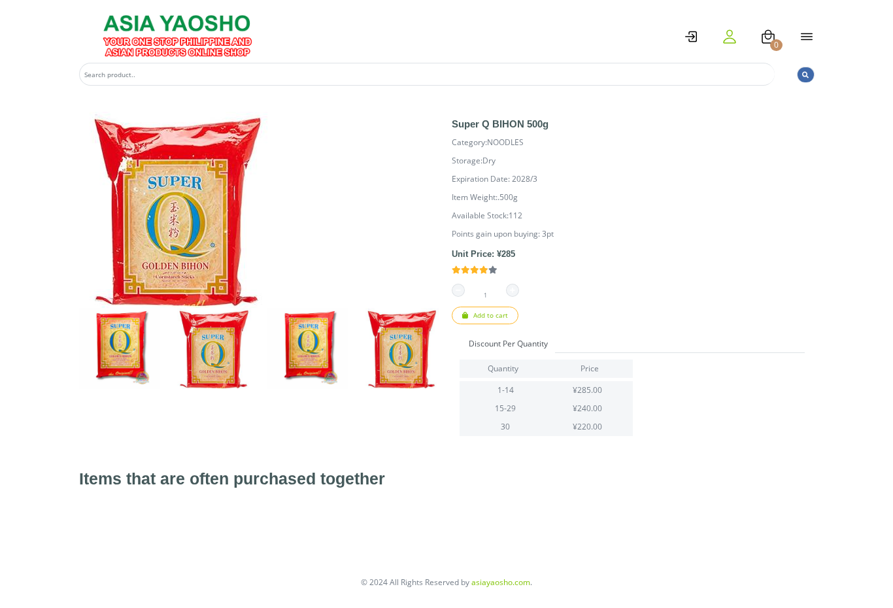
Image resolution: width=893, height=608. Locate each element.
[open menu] (807, 36)
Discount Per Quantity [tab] (508, 343)
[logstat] (691, 36)
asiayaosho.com (500, 582)
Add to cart (489, 315)
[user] (729, 36)
